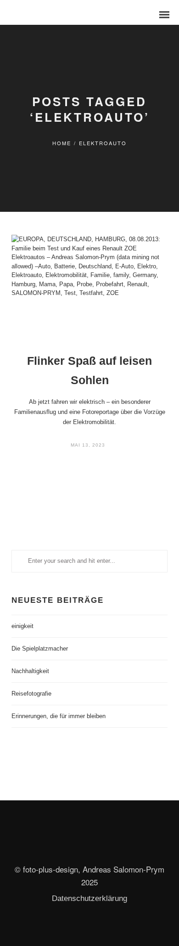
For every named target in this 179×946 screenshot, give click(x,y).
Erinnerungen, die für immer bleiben (58, 716)
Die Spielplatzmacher (39, 648)
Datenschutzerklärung (89, 898)
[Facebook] (64, 852)
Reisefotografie (31, 693)
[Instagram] (98, 852)
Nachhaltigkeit (30, 671)
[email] (114, 852)
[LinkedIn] (81, 852)
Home (61, 143)
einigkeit (22, 626)
